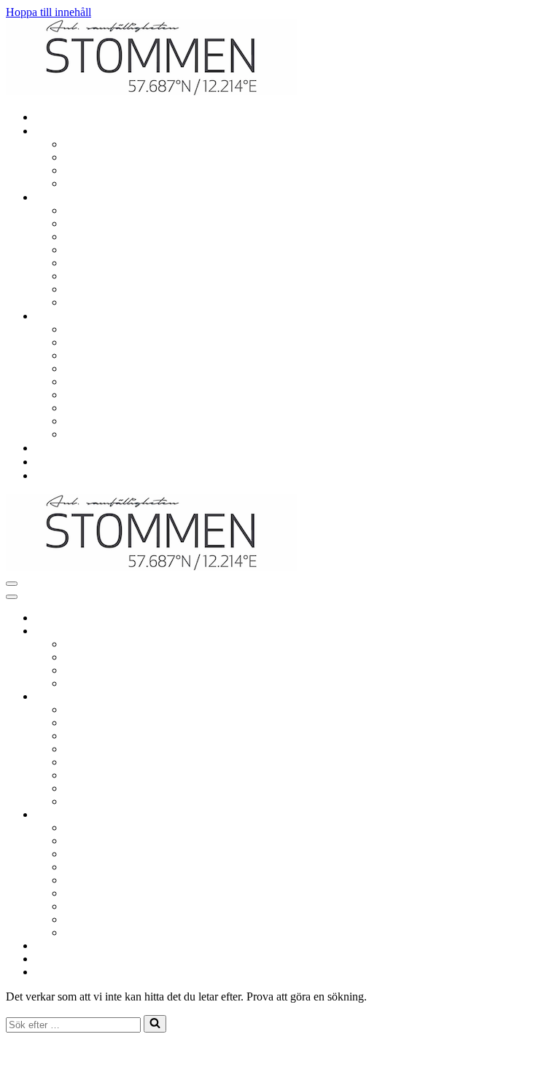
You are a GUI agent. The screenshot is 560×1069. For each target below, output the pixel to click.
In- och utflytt (98, 183)
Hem (49, 117)
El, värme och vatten (114, 157)
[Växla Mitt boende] (261, 631)
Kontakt (56, 475)
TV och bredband (108, 170)
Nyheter (56, 461)
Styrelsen (88, 355)
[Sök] (155, 1024)
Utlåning (87, 249)
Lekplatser (91, 223)
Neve (18, 1050)
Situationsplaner (104, 421)
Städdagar (90, 289)
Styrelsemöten (99, 368)
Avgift (81, 394)
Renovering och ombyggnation (138, 144)
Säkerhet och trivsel (112, 302)
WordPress (114, 1050)
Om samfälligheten (110, 329)
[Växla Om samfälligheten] (261, 815)
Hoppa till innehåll (48, 12)
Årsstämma (93, 381)
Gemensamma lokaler (117, 236)
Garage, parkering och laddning (140, 210)
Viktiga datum (99, 342)
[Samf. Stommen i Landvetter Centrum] (152, 91)
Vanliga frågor (71, 448)
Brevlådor (90, 276)
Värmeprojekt (99, 434)
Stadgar (84, 408)
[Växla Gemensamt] (261, 697)
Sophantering (97, 263)
